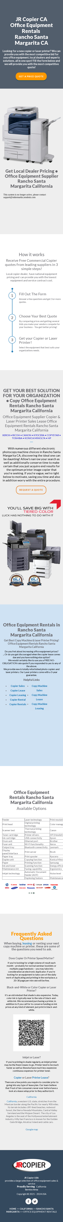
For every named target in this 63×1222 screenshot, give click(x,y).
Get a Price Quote (31, 76)
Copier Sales (18, 685)
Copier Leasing (17, 695)
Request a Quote (31, 489)
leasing (27, 943)
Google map (32, 1129)
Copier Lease (17, 690)
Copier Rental (18, 699)
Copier (18, 1077)
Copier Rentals (17, 704)
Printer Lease (40, 1077)
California (31, 1096)
